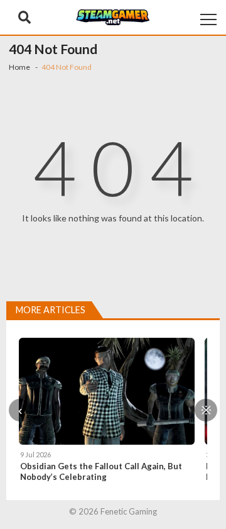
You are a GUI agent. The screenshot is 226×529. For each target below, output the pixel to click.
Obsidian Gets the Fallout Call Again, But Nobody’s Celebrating (101, 471)
